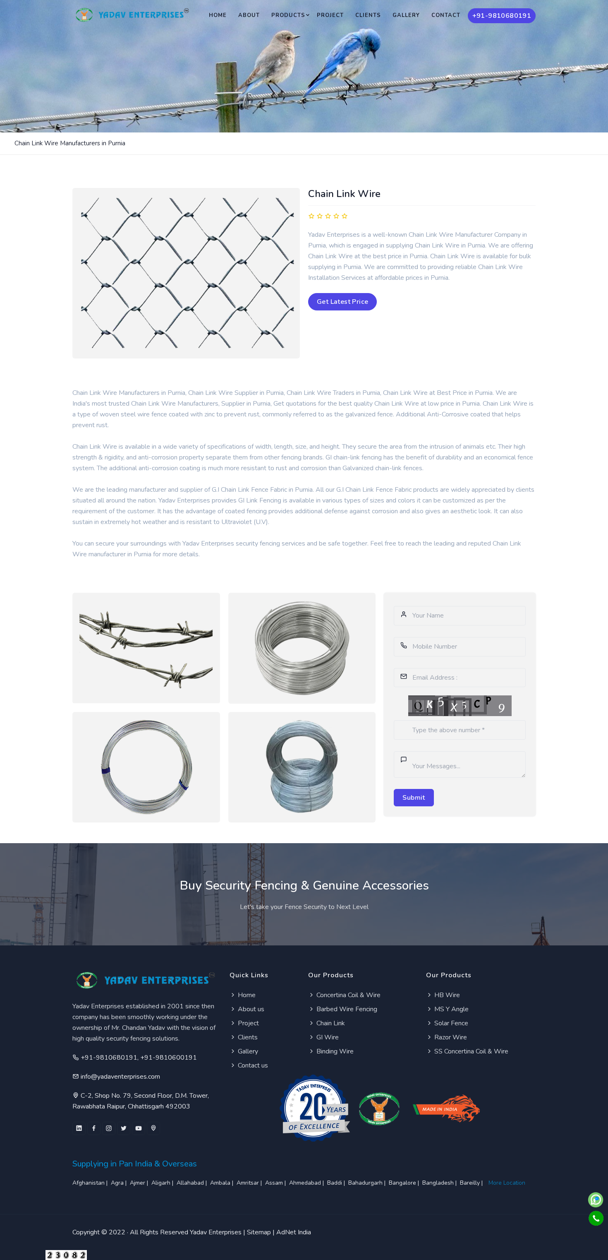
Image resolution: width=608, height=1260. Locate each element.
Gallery (406, 15)
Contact (445, 15)
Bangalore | (405, 1183)
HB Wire (446, 995)
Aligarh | (163, 1183)
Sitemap (259, 1232)
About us (250, 1009)
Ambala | (222, 1183)
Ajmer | (140, 1183)
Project (330, 15)
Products (288, 15)
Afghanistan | (90, 1183)
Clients (368, 15)
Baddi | (337, 1183)
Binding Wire (334, 1051)
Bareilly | (472, 1183)
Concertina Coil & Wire (348, 995)
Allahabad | (192, 1183)
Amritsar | (250, 1183)
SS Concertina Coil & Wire (470, 1051)
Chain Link (330, 1023)
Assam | (276, 1183)
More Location (506, 1183)
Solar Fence (450, 1023)
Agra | (119, 1183)
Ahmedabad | (307, 1183)
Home (218, 15)
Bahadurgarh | (367, 1183)
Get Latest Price (342, 301)
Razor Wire (450, 1037)
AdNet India (293, 1232)
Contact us (252, 1065)
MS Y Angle (451, 1009)
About (249, 15)
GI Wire (327, 1037)
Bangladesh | (440, 1183)
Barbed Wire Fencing (346, 1009)
